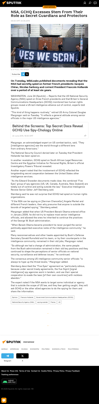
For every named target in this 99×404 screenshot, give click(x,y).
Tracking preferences (9, 374)
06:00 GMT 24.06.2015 (20, 21)
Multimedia (73, 349)
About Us (5, 371)
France (53, 302)
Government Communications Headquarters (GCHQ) (54, 297)
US (59, 302)
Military (46, 349)
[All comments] (3, 400)
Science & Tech (58, 349)
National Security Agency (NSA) (23, 302)
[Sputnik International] (12, 5)
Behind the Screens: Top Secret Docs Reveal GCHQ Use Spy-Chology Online (47, 128)
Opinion (15, 297)
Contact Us (35, 371)
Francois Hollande (27, 297)
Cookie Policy (46, 371)
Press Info (14, 371)
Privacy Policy (58, 371)
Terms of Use (24, 371)
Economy (34, 349)
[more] (85, 135)
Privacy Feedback (72, 371)
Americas (14, 349)
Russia (24, 349)
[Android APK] (9, 382)
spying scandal (42, 302)
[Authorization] (84, 2)
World (4, 349)
